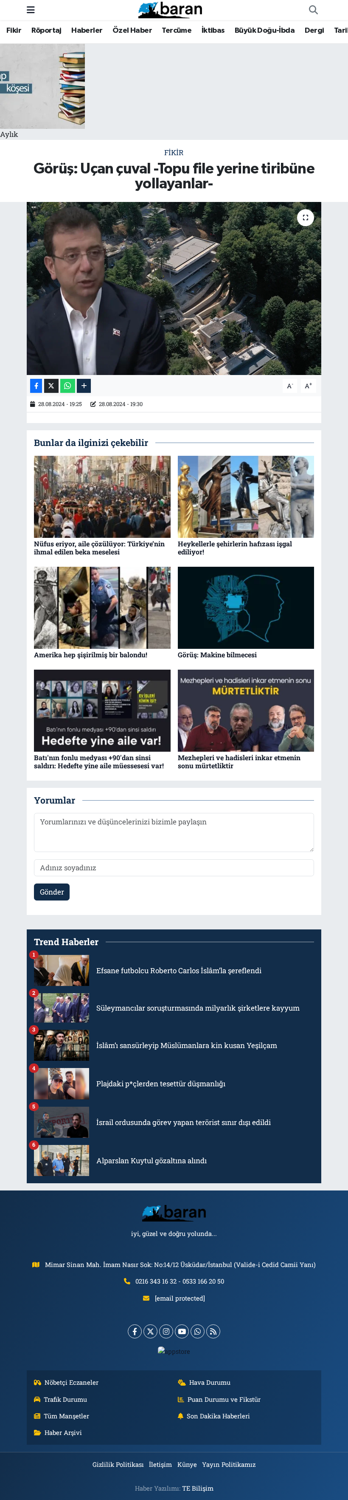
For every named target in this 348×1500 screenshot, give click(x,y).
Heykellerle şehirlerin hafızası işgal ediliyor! (235, 547)
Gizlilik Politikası (118, 1464)
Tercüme (176, 30)
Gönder (52, 892)
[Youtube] (182, 1331)
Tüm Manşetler (66, 1416)
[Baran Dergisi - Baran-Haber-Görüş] (170, 9)
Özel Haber (132, 30)
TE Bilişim (197, 1488)
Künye (187, 1464)
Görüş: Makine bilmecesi (217, 654)
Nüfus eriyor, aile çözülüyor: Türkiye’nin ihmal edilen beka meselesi (99, 547)
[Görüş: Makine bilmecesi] (246, 607)
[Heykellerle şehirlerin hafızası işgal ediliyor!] (246, 496)
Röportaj (46, 30)
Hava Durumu (209, 1382)
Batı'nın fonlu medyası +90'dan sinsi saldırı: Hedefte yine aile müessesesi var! (99, 761)
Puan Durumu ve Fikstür (224, 1399)
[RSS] (213, 1331)
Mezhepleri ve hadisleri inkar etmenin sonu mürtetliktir (239, 761)
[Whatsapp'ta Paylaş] (67, 386)
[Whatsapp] (198, 1331)
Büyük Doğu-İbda (265, 30)
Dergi (314, 30)
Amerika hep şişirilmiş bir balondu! (90, 654)
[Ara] (313, 10)
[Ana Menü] (31, 10)
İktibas (213, 30)
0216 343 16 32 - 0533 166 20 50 (179, 1281)
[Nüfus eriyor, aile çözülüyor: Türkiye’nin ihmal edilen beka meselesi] (102, 496)
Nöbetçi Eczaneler (71, 1382)
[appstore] (174, 1351)
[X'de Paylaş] (51, 386)
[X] (150, 1331)
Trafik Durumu (65, 1399)
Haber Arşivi (63, 1432)
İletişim (160, 1464)
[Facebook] (135, 1331)
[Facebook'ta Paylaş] (36, 386)
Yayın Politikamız (228, 1464)
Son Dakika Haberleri (218, 1416)
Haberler (86, 30)
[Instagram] (166, 1331)
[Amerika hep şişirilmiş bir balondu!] (102, 607)
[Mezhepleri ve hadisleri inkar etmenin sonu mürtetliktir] (246, 710)
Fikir (13, 30)
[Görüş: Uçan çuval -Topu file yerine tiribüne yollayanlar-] (174, 288)
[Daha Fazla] (84, 386)
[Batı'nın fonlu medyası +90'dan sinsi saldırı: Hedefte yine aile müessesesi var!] (102, 710)
